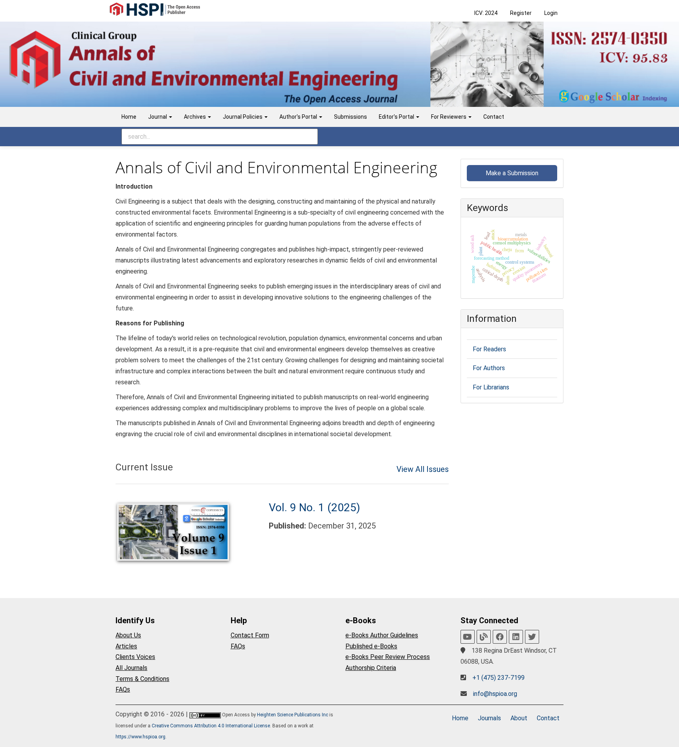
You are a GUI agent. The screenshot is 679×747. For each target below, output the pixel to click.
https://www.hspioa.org (140, 737)
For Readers (489, 349)
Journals (489, 718)
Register (521, 13)
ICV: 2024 (485, 13)
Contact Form (250, 635)
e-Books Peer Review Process (387, 657)
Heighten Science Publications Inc (292, 715)
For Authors (489, 368)
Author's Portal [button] (298, 117)
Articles (126, 646)
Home (128, 117)
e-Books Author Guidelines (381, 635)
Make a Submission (512, 173)
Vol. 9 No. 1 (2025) (314, 507)
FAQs (123, 689)
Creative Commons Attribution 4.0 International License (211, 726)
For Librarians (491, 387)
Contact (493, 117)
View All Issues (422, 469)
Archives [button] (195, 117)
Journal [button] (158, 117)
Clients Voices (135, 657)
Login (551, 13)
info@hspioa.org (495, 693)
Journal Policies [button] (243, 117)
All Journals (131, 668)
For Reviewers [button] (449, 117)
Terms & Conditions (142, 679)
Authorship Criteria (370, 668)
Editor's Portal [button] (397, 117)
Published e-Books (371, 646)
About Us (128, 635)
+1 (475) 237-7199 (498, 677)
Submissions (350, 117)
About (518, 718)
